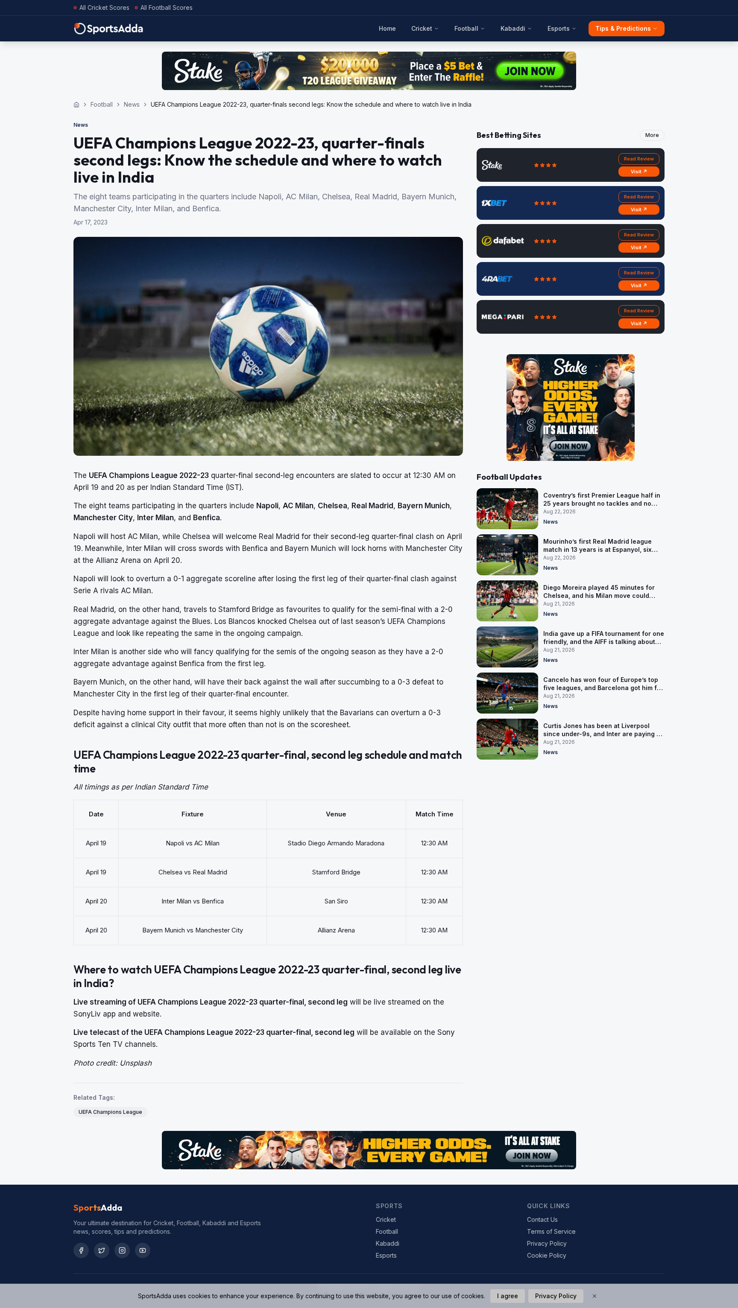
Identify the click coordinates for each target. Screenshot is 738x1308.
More (652, 135)
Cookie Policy (546, 1255)
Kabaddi (513, 28)
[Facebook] (81, 1250)
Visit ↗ (639, 172)
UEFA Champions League (110, 1112)
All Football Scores (167, 7)
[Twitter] (101, 1250)
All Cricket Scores (104, 7)
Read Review (639, 159)
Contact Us (542, 1219)
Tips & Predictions (623, 28)
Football (466, 28)
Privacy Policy (547, 1243)
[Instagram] (122, 1250)
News (132, 104)
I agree (507, 1295)
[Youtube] (142, 1250)
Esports (559, 28)
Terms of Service (551, 1231)
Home (387, 28)
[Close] (594, 1296)
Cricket (421, 28)
